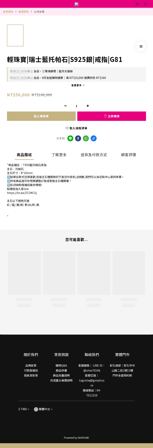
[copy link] (94, 138)
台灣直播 (39, 11)
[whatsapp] (86, 138)
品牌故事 (30, 365)
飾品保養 (61, 370)
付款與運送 (31, 370)
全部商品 (8, 11)
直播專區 (24, 11)
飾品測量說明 (61, 375)
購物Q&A (61, 365)
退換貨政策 (31, 375)
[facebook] (78, 138)
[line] (70, 138)
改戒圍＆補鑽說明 (61, 380)
